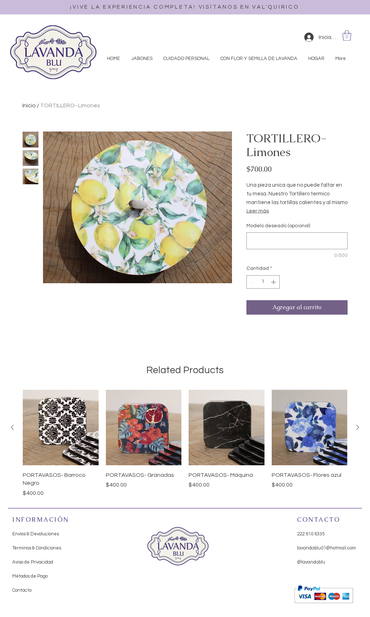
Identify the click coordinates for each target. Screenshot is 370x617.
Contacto (21, 590)
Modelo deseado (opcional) (278, 225)
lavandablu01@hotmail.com (326, 548)
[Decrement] (252, 282)
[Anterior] (12, 427)
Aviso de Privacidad (32, 562)
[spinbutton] (263, 282)
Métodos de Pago (30, 576)
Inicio (29, 105)
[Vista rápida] (61, 428)
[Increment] (274, 282)
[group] (185, 443)
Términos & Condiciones (36, 548)
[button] (347, 35)
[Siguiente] (357, 427)
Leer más (257, 210)
